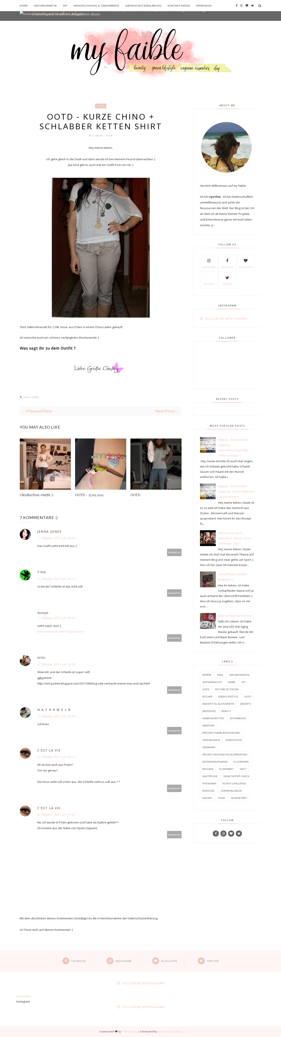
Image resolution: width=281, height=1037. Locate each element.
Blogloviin (245, 267)
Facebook (227, 267)
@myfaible (23, 996)
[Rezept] (245, 703)
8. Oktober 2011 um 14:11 (56, 757)
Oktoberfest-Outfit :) (36, 494)
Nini (41, 658)
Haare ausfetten (213, 718)
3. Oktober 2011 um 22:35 (56, 716)
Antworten (174, 552)
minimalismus (211, 740)
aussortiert (239, 797)
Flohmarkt (226, 768)
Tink (41, 572)
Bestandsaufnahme (215, 761)
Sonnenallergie (231, 790)
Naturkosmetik (45, 5)
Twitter (227, 284)
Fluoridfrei (241, 761)
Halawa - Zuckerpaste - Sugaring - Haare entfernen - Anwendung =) (236, 491)
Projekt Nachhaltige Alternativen (224, 754)
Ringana (207, 768)
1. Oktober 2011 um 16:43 (56, 618)
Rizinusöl (208, 790)
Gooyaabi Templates (169, 1031)
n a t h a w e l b (54, 710)
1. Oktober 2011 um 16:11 (56, 579)
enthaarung (238, 718)
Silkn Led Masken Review (235, 616)
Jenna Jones (49, 531)
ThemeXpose (129, 1031)
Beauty (226, 711)
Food (221, 797)
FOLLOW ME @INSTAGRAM (226, 318)
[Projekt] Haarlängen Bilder (221, 732)
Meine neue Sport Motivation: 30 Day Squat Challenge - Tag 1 (234, 538)
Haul (220, 674)
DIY (65, 5)
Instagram (208, 267)
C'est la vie (49, 750)
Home (24, 5)
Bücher (207, 696)
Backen (207, 797)
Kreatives (208, 725)
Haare (232, 682)
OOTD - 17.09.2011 (89, 494)
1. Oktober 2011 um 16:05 (56, 538)
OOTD (100, 106)
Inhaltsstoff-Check (236, 776)
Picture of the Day (227, 689)
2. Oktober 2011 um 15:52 (56, 664)
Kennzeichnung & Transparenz (96, 5)
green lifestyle (228, 696)
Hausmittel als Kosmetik (218, 703)
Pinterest (208, 284)
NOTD (205, 689)
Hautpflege (210, 776)
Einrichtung (234, 740)
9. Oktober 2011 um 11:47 (56, 814)
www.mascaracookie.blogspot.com (60, 631)
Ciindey (98, 135)
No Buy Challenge (234, 783)
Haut (243, 768)
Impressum (204, 5)
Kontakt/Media (179, 5)
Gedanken (208, 747)
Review (206, 674)
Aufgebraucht (212, 682)
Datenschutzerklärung (144, 5)
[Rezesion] (209, 711)
